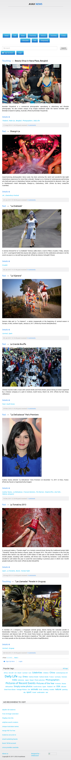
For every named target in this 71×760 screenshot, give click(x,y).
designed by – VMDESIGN (35, 755)
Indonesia (21, 680)
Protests (58, 683)
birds (40, 689)
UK (3, 195)
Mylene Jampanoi (8, 494)
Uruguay (11, 648)
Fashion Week (43, 677)
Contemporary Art (62, 673)
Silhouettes (9, 686)
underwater (41, 692)
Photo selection (39, 680)
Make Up (12, 120)
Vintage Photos (22, 689)
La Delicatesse (17, 492)
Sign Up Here (9, 53)
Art (16, 673)
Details (5, 117)
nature (58, 689)
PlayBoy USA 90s (7, 718)
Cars (29, 673)
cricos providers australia (10, 747)
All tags (65, 668)
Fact (4, 131)
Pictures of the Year (45, 683)
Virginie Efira (49, 492)
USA (58, 686)
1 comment (31, 498)
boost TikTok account (9, 743)
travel (34, 692)
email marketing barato (10, 739)
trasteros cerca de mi (9, 735)
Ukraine (63, 686)
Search (63, 48)
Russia (64, 683)
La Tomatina (11, 571)
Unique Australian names (10, 726)
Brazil (19, 673)
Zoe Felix (57, 492)
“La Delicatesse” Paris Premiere (24, 415)
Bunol (18, 571)
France (51, 677)
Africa (6, 673)
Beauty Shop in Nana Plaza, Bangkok (31, 61)
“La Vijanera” (16, 276)
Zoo (29, 689)
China (52, 672)
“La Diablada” (16, 206)
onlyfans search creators (10, 722)
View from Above (10, 689)
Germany (58, 677)
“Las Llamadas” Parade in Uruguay (30, 581)
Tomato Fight (25, 571)
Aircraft (11, 673)
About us (5, 753)
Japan (27, 680)
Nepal (32, 680)
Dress (25, 677)
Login (20, 53)
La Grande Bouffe (18, 344)
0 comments (32, 125)
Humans (64, 677)
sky (24, 692)
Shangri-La (15, 131)
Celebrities (37, 672)
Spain (10, 333)
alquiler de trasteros (8, 709)
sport (29, 692)
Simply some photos (23, 686)
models (51, 689)
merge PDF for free (8, 730)
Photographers (27, 120)
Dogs (20, 677)
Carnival (4, 333)
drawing (45, 689)
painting (64, 689)
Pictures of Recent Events (21, 683)
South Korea (10, 404)
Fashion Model (33, 677)
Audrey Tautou (7, 492)
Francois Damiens (29, 492)
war (47, 692)
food (3, 404)
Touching (6, 61)
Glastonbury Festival (12, 195)
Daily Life (36, 120)
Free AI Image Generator (10, 714)
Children (46, 673)
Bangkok (18, 120)
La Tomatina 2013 (18, 505)
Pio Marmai (40, 492)
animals (34, 689)
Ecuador (4, 265)
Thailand (5, 120)
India (14, 680)
